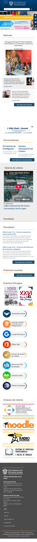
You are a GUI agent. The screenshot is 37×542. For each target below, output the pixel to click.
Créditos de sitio (29, 534)
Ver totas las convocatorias (22, 160)
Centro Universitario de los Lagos (18, 18)
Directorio (6, 512)
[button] (5, 25)
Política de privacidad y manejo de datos (18, 536)
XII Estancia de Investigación (9, 147)
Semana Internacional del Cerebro (25, 149)
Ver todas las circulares (23, 262)
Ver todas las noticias (24, 105)
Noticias (6, 516)
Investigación (7, 522)
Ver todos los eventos (24, 275)
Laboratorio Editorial (9, 526)
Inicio (5, 509)
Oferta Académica (9, 519)
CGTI (23, 534)
